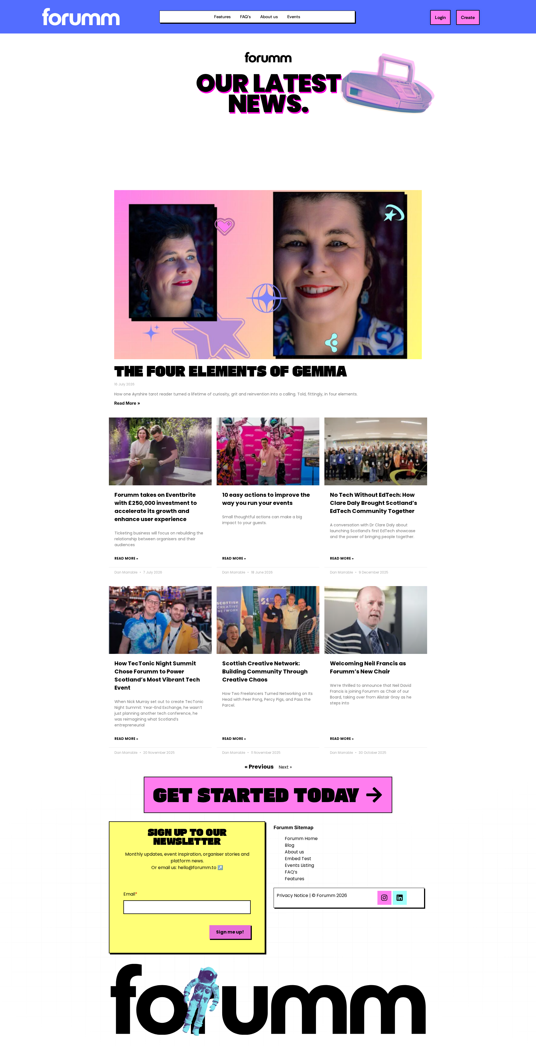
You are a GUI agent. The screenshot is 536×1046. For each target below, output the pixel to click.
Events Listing (299, 865)
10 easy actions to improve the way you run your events (266, 499)
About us (269, 17)
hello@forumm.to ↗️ (200, 867)
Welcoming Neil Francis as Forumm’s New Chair (368, 667)
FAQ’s (245, 17)
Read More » (127, 403)
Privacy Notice (292, 895)
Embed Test (298, 858)
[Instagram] (384, 898)
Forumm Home (301, 838)
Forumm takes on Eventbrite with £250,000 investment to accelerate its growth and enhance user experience (155, 507)
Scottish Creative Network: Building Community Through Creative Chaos (265, 671)
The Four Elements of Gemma (230, 370)
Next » (285, 767)
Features (222, 17)
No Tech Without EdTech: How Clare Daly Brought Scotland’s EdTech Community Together (373, 503)
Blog (289, 845)
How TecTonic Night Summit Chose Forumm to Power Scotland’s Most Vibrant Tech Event (157, 675)
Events (293, 17)
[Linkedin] (400, 898)
